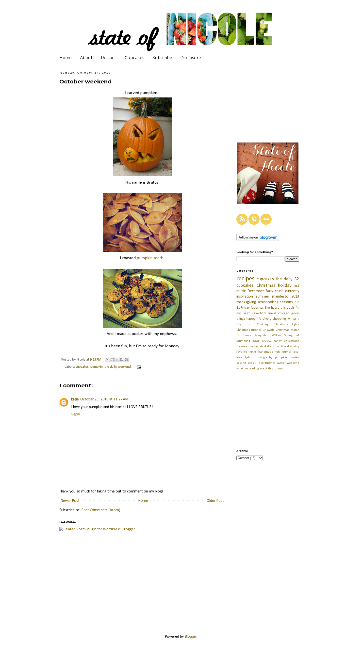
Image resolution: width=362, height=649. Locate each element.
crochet (253, 346)
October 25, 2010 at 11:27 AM (104, 399)
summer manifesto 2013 (277, 297)
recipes (245, 279)
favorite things (246, 351)
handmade (265, 351)
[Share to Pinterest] (126, 359)
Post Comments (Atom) (100, 510)
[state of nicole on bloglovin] (257, 240)
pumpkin (96, 367)
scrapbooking (268, 302)
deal (263, 346)
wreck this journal (271, 368)
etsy (296, 346)
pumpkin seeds (150, 258)
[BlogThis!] (112, 359)
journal (286, 351)
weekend (124, 367)
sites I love (255, 362)
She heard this (275, 308)
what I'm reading (247, 368)
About (86, 57)
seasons (286, 302)
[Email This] (107, 359)
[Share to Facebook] (121, 359)
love (239, 357)
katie (75, 399)
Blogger (191, 637)
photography (263, 357)
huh (277, 351)
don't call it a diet (280, 346)
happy (251, 319)
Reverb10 (258, 313)
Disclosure (191, 57)
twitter (281, 362)
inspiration (244, 297)
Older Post (215, 501)
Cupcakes (134, 57)
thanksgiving (246, 302)
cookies (241, 346)
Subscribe (162, 57)
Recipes (108, 57)
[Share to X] (117, 359)
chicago (283, 313)
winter (291, 319)
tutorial (270, 362)
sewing (241, 362)
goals (291, 308)
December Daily (260, 291)
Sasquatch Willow (267, 335)
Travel (271, 313)
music (241, 291)
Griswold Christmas (276, 330)
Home (66, 57)
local (296, 351)
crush (279, 291)
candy (278, 341)
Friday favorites (252, 308)
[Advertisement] (178, 570)
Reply (75, 414)
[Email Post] (138, 367)
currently (292, 291)
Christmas (266, 285)
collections (291, 341)
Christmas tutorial (248, 330)
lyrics (248, 357)
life (259, 319)
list (297, 286)
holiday (285, 285)
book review (261, 341)
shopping (279, 319)
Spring (288, 335)
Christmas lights (286, 324)
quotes (294, 357)
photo (267, 319)
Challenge (263, 324)
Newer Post (70, 501)
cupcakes (82, 367)
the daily (110, 367)
